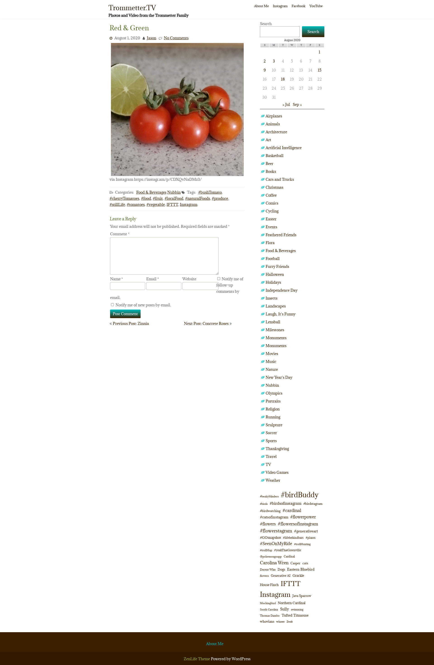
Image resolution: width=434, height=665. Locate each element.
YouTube (316, 6)
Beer (269, 163)
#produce (220, 198)
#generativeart (306, 531)
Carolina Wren (274, 562)
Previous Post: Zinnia (131, 323)
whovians (267, 621)
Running (273, 417)
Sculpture (274, 424)
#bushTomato (210, 192)
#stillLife (117, 204)
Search (266, 23)
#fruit (158, 198)
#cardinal (292, 510)
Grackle (298, 575)
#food (146, 198)
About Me (261, 6)
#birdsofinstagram (285, 503)
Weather (273, 480)
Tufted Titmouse (295, 615)
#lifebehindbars (293, 537)
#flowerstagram (276, 531)
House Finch (269, 585)
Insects (271, 298)
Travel (271, 456)
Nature (272, 369)
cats (305, 563)
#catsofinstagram (274, 517)
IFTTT (172, 204)
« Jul (286, 104)
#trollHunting (302, 544)
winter (280, 621)
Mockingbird (268, 603)
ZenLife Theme (197, 658)
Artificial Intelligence (284, 147)
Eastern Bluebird (300, 569)
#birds (264, 503)
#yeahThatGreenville (287, 550)
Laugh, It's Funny (280, 314)
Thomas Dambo (270, 615)
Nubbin (174, 192)
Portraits (273, 401)
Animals (273, 124)
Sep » (297, 104)
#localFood (174, 198)
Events (271, 226)
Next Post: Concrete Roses (206, 323)
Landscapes (276, 306)
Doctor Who (268, 569)
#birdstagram (313, 504)
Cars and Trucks (280, 179)
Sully (284, 609)
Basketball (274, 155)
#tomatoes (136, 204)
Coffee (271, 195)
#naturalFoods (197, 198)
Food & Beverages (151, 192)
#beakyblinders (269, 496)
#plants (311, 537)
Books (271, 171)
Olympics (274, 393)
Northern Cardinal (291, 603)
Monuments (276, 337)
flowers (264, 575)
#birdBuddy (299, 494)
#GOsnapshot (270, 537)
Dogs (281, 569)
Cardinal (289, 556)
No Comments (176, 38)
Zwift (290, 621)
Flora (270, 242)
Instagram (280, 6)
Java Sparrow (301, 596)
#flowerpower (303, 517)
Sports (271, 440)
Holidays (273, 282)
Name (116, 278)
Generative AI (280, 576)
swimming (297, 609)
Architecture (276, 131)
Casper (295, 563)
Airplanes (274, 116)
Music (271, 361)
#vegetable (155, 204)
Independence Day (281, 290)
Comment (120, 233)
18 (283, 79)
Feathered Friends (281, 234)
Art (268, 139)
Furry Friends (277, 266)
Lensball (273, 321)
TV (268, 464)
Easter (271, 219)
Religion (273, 409)
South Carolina (269, 609)
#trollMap (266, 550)
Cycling (272, 211)
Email (152, 278)
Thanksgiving (277, 448)
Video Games (277, 472)
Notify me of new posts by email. (143, 305)
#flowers (268, 524)
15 (319, 70)
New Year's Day (279, 377)
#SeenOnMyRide (276, 543)
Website (189, 278)
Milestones (275, 329)
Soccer (271, 432)
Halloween (275, 274)
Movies (272, 353)
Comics (272, 203)
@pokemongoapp (271, 556)
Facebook (298, 6)
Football (273, 258)
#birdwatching (270, 511)
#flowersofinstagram (298, 524)
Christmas (274, 187)
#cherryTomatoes (124, 198)
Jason (151, 38)
